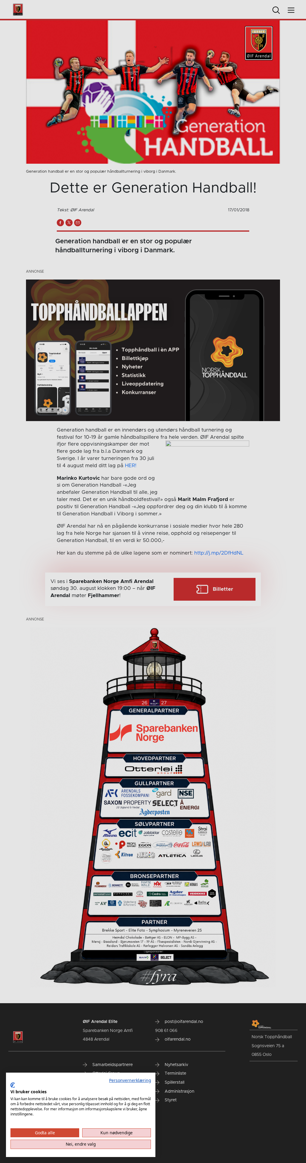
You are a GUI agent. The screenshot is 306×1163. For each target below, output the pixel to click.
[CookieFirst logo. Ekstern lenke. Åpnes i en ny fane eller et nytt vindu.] (12, 1085)
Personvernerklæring (130, 1080)
